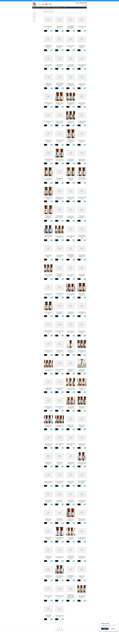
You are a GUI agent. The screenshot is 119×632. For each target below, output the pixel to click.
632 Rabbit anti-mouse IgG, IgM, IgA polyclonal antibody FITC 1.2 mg (48, 426)
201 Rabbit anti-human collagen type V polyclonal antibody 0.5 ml (82, 84)
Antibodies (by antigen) (36, 7)
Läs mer (46, 30)
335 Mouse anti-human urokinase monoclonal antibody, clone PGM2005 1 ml (82, 179)
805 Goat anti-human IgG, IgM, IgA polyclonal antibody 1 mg (48, 538)
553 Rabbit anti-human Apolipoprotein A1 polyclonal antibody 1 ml (70, 370)
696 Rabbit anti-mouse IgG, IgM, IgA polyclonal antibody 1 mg (48, 463)
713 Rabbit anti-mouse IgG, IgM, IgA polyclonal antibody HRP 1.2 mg (71, 463)
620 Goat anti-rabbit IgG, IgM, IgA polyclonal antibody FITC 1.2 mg (70, 407)
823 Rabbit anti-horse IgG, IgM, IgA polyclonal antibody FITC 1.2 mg (82, 557)
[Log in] (84, 5)
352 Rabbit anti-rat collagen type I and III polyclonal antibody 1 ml (48, 198)
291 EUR (82, 28)
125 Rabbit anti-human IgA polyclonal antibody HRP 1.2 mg (48, 27)
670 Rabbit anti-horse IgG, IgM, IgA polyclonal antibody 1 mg (82, 426)
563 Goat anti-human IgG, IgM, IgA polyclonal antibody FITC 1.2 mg (48, 388)
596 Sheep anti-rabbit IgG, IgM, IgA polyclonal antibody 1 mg (82, 388)
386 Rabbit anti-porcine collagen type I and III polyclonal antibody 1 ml (70, 217)
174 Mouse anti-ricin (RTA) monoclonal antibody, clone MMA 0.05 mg (82, 65)
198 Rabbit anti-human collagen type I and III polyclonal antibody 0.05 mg (70, 84)
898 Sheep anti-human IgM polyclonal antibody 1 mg (59, 616)
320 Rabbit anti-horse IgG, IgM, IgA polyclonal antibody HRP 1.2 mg (82, 160)
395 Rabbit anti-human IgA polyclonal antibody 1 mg (59, 236)
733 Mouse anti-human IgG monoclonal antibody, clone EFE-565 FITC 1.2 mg (48, 482)
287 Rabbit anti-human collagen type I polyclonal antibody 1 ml (82, 141)
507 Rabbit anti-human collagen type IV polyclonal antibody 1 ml (82, 331)
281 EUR (48, 28)
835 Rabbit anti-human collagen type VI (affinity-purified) (48, 576)
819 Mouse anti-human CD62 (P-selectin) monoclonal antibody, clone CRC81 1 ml (70, 557)
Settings (112, 628)
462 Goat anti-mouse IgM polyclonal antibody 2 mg (48, 294)
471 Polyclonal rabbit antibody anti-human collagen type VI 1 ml (71, 312)
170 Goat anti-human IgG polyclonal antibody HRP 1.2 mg (48, 65)
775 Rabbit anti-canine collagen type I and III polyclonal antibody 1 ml (70, 519)
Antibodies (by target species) (56, 7)
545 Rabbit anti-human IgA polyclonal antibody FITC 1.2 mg (59, 370)
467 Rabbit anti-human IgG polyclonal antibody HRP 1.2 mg (48, 312)
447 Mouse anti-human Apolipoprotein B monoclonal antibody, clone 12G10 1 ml (59, 275)
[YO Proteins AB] (34, 4)
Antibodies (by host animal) (46, 7)
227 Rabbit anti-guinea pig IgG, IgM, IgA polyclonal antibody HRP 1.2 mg (71, 103)
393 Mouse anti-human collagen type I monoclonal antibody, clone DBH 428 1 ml (48, 236)
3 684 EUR (82, 371)
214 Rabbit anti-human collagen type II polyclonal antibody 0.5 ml (59, 103)
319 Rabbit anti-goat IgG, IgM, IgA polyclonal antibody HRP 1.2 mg (70, 160)
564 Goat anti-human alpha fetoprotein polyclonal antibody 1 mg (59, 388)
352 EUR (48, 86)
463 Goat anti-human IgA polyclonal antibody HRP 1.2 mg (59, 294)
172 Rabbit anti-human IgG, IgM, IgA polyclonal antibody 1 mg (59, 65)
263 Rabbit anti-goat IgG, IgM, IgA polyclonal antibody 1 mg (48, 141)
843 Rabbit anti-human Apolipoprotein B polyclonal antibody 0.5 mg (59, 576)
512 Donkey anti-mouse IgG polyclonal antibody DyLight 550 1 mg (48, 351)
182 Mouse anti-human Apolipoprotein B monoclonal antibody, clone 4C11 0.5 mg (48, 84)
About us (34, 19)
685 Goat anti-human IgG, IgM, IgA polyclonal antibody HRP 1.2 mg (82, 444)
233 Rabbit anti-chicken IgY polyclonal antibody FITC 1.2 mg (48, 122)
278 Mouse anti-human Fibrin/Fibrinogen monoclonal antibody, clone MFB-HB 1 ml (70, 141)
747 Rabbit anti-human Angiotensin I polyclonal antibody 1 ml (70, 482)
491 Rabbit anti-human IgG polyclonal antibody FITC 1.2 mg (59, 331)
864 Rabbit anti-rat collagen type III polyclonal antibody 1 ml (59, 596)
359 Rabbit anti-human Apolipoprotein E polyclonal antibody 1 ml (71, 198)
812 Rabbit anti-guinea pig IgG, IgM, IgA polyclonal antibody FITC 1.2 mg (82, 538)
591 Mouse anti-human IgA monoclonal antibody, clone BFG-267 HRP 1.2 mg (70, 388)
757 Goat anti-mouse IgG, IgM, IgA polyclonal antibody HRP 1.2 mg (48, 501)
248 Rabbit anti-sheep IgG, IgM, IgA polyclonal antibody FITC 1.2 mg (71, 122)
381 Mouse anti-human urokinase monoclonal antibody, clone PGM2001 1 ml (59, 217)
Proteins (65, 7)
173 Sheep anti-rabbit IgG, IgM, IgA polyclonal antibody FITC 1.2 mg (71, 65)
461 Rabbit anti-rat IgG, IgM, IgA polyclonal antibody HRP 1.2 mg (81, 275)
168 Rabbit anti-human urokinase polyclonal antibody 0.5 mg (81, 46)
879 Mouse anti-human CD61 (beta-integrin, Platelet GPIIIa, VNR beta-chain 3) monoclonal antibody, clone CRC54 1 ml (71, 596)
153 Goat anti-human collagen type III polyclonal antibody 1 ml (59, 46)
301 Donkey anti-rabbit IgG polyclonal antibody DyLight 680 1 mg (48, 160)
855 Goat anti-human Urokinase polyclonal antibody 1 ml (82, 576)
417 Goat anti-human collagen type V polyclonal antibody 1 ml (59, 255)
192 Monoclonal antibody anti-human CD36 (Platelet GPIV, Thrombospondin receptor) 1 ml (59, 84)
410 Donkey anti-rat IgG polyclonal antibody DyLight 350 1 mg (71, 236)
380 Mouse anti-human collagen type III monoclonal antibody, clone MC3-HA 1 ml (48, 217)
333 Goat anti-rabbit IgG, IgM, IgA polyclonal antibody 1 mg (70, 179)
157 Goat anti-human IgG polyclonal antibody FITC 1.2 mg (70, 46)
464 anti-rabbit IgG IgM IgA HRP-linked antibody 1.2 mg (71, 294)
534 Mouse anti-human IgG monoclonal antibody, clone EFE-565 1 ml (82, 351)
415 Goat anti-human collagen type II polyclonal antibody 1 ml (48, 255)
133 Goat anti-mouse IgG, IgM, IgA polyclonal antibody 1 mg (59, 27)
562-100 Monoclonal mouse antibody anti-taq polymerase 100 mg (82, 370)
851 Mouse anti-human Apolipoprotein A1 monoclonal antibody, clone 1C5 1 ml (70, 576)
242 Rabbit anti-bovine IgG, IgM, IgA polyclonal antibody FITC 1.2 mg (59, 122)
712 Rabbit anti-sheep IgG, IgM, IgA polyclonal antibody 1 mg (59, 463)
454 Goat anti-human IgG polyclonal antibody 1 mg (70, 275)
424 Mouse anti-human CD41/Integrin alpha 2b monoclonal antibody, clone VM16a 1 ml (70, 255)
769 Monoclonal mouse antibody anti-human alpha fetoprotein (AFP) (82, 501)
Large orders (34, 16)
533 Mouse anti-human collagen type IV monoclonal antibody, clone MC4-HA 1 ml (70, 351)
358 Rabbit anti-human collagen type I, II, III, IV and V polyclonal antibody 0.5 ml (59, 198)
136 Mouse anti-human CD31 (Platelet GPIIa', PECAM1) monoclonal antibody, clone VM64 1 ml (71, 27)
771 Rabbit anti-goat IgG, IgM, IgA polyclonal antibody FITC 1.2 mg (59, 519)
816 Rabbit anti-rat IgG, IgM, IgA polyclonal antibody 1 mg (48, 557)
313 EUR (48, 617)
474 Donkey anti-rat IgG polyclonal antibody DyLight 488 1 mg (82, 312)
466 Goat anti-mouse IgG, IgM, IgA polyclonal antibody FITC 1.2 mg (82, 294)
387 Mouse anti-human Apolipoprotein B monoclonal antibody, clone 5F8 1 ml (82, 217)
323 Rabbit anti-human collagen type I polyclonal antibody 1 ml (59, 179)
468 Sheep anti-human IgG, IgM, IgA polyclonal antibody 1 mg (59, 312)
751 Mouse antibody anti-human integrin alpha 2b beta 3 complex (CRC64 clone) (82, 482)
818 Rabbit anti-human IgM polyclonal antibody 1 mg (59, 557)
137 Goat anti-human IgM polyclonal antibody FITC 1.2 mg (82, 27)
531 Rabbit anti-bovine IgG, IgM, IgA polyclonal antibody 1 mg (59, 351)
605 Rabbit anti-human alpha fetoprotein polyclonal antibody (48, 407)
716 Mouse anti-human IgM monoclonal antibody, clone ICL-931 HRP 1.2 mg (82, 463)
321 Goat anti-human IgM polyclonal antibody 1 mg (48, 179)
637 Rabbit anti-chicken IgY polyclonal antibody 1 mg (59, 426)
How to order (34, 12)
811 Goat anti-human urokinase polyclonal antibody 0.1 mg (70, 538)
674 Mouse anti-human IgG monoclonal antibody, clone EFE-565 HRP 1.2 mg (48, 444)
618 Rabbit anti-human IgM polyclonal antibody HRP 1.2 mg (59, 407)
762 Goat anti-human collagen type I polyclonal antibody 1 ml (70, 501)
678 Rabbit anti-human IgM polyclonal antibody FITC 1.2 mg (70, 444)
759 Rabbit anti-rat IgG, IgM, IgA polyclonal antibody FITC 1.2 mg (59, 501)
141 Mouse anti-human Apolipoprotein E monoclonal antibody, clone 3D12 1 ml (48, 46)
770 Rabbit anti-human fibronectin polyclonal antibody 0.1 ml (48, 519)
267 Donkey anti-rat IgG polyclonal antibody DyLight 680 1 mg (59, 141)
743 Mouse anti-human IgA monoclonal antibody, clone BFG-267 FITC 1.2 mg (59, 482)
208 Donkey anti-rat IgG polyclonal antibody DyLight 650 (48, 103)
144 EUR (82, 238)
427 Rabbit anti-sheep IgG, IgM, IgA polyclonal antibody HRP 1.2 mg (82, 255)
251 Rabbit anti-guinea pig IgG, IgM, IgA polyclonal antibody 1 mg (82, 122)
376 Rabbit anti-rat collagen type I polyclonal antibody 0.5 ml (82, 198)
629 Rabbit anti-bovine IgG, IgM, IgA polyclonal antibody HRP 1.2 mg (82, 407)
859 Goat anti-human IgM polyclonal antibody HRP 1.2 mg (48, 596)
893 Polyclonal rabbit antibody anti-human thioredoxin (48, 615)
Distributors (34, 14)
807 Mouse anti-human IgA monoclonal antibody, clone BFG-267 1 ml (59, 538)
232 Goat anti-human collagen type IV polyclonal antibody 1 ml (82, 103)
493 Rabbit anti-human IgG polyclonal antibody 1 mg (71, 332)
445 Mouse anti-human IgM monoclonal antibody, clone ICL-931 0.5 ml (48, 275)
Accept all (104, 628)
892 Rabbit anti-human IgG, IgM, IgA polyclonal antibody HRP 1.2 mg (82, 596)
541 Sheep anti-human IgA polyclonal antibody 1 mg (48, 370)
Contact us (34, 21)
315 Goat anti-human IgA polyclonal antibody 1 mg (59, 160)
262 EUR (59, 142)
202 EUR (48, 539)
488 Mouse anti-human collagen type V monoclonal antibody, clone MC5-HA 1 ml (48, 331)
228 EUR (59, 28)
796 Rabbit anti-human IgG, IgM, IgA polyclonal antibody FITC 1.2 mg (82, 519)
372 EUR (82, 142)
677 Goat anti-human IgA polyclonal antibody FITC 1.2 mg (59, 444)
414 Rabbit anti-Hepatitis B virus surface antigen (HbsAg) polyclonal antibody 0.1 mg (82, 236)
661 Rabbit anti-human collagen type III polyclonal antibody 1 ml (71, 426)
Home (44, 9)
